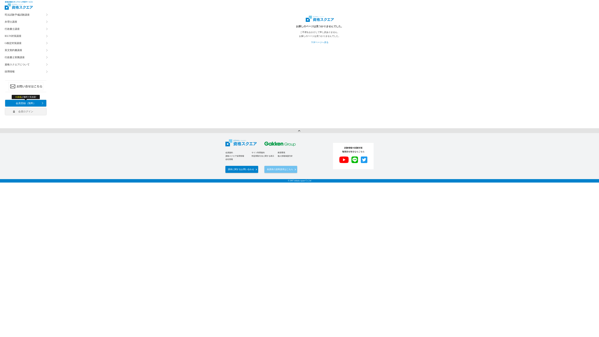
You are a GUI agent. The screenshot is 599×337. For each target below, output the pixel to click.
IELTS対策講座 (13, 36)
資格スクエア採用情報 (234, 156)
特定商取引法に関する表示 (263, 156)
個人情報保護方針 (285, 156)
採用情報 (10, 71)
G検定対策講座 (13, 43)
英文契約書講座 (13, 50)
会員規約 (229, 152)
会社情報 (229, 159)
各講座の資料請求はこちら (280, 169)
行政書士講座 (12, 29)
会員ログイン (25, 111)
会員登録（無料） (26, 103)
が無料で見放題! (25, 97)
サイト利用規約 (258, 152)
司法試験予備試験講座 (17, 14)
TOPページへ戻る (320, 42)
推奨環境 (281, 152)
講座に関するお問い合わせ (241, 169)
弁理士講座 (11, 21)
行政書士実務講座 (15, 57)
